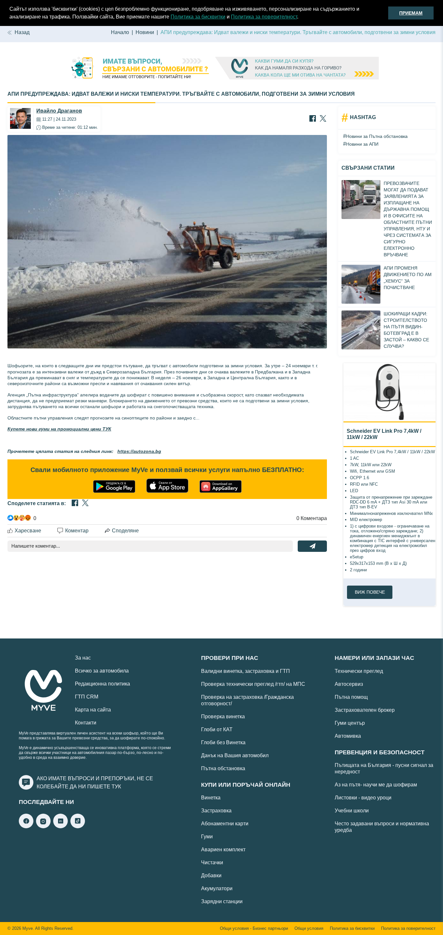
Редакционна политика (102, 683)
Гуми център (350, 723)
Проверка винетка (223, 716)
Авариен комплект (223, 849)
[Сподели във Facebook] (313, 119)
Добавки (211, 875)
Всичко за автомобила (102, 671)
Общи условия (308, 928)
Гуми (207, 836)
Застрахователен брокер (365, 710)
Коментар (77, 530)
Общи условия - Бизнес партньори (254, 928)
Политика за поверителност (264, 16)
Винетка (211, 797)
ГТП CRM (86, 696)
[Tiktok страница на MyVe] (77, 826)
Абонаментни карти (224, 823)
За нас (83, 658)
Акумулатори (217, 888)
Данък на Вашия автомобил (235, 755)
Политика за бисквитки (198, 16)
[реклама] (221, 69)
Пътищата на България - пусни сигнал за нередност (384, 768)
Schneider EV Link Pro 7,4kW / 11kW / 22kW (384, 434)
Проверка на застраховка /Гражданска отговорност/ (247, 700)
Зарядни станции (222, 901)
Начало (120, 32)
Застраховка (216, 810)
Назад (22, 32)
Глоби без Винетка (223, 742)
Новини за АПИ (362, 144)
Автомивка (348, 736)
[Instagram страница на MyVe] (43, 826)
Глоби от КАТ (217, 729)
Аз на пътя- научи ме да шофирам (376, 784)
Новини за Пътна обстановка (377, 136)
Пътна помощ (351, 697)
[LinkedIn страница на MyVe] (60, 826)
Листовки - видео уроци (363, 797)
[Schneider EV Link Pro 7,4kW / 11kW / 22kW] (389, 392)
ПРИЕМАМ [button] (411, 13)
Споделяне (125, 530)
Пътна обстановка (223, 768)
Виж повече (370, 592)
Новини (145, 32)
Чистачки (212, 862)
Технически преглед (359, 671)
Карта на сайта (93, 709)
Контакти (85, 722)
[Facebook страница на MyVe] (26, 826)
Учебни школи (352, 810)
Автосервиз (349, 684)
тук (116, 786)
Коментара (311, 518)
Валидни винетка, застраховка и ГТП (245, 671)
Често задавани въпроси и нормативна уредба (382, 827)
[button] (301, 17)
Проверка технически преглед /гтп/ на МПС (253, 684)
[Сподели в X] (323, 119)
